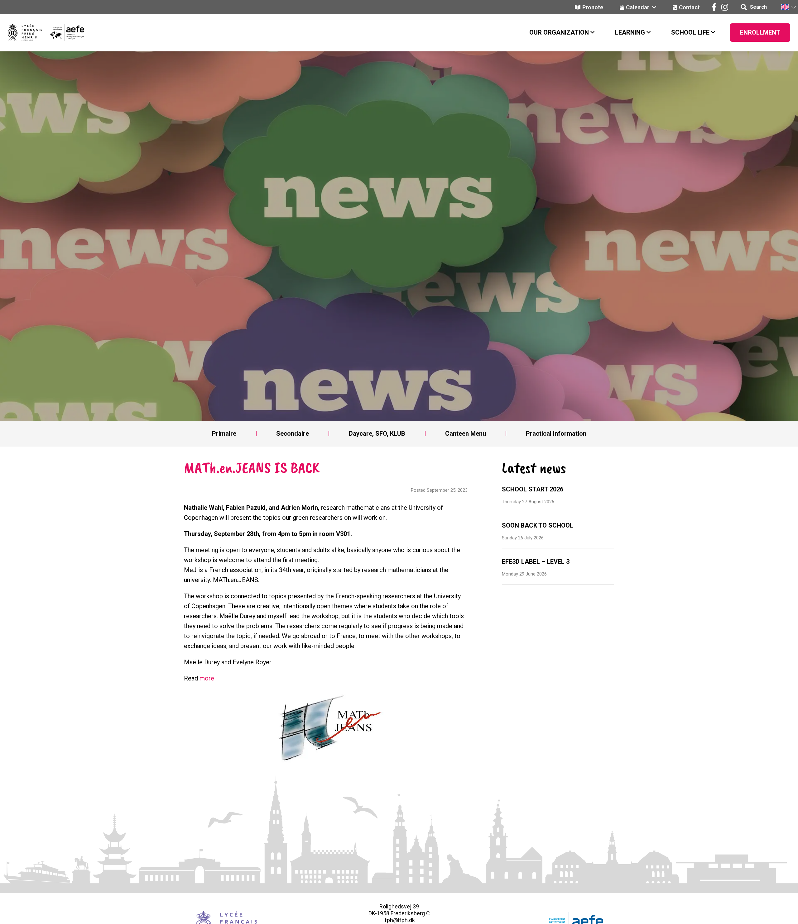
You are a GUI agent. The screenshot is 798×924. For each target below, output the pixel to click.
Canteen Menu (465, 433)
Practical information (556, 433)
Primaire (224, 433)
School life (690, 32)
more (207, 678)
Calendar (638, 7)
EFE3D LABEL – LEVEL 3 (536, 561)
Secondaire (292, 433)
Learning (630, 32)
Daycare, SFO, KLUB (377, 433)
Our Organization (559, 32)
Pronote (592, 7)
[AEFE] (63, 32)
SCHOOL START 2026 (532, 489)
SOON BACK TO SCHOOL (537, 525)
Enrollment (760, 32)
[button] (788, 7)
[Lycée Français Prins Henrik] (25, 32)
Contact (689, 7)
